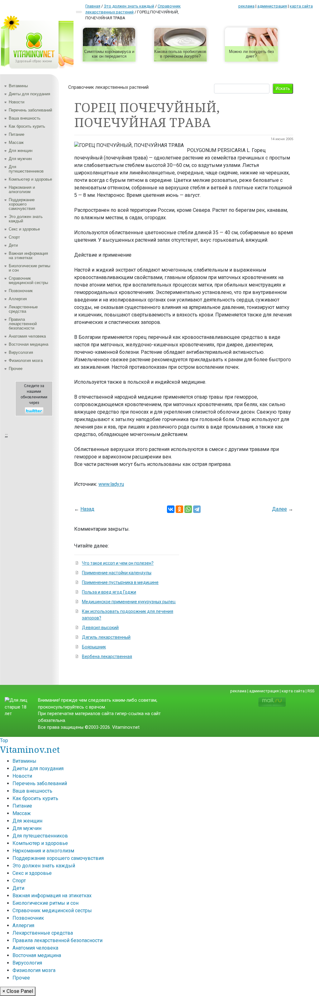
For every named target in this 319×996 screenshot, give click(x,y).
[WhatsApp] (188, 509)
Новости (16, 102)
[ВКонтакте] (170, 509)
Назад (87, 509)
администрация (272, 6)
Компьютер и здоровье (30, 179)
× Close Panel (17, 991)
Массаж (16, 142)
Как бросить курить (27, 126)
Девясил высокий (100, 627)
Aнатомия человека (27, 336)
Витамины (18, 85)
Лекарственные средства (23, 309)
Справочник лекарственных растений (108, 87)
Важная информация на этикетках (28, 255)
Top (4, 740)
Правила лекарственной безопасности (23, 323)
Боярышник (94, 646)
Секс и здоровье (24, 229)
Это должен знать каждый (26, 218)
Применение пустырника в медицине (120, 582)
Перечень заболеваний (30, 110)
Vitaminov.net (30, 749)
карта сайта (301, 6)
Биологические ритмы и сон (29, 268)
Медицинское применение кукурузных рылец (129, 601)
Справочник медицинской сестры (28, 280)
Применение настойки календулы (116, 572)
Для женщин (20, 150)
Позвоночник (21, 290)
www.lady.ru (111, 484)
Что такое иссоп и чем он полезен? (118, 563)
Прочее (15, 368)
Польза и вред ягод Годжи (109, 592)
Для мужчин (20, 158)
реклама (246, 6)
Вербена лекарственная (107, 656)
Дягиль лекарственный (106, 637)
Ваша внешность (24, 118)
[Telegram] (197, 509)
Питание (16, 134)
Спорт (14, 237)
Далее (279, 509)
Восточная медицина (28, 344)
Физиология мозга (26, 360)
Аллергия (18, 298)
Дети (13, 245)
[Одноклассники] (179, 509)
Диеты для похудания (29, 94)
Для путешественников (26, 168)
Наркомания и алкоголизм (22, 189)
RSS (310, 691)
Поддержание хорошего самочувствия (22, 204)
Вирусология (21, 352)
